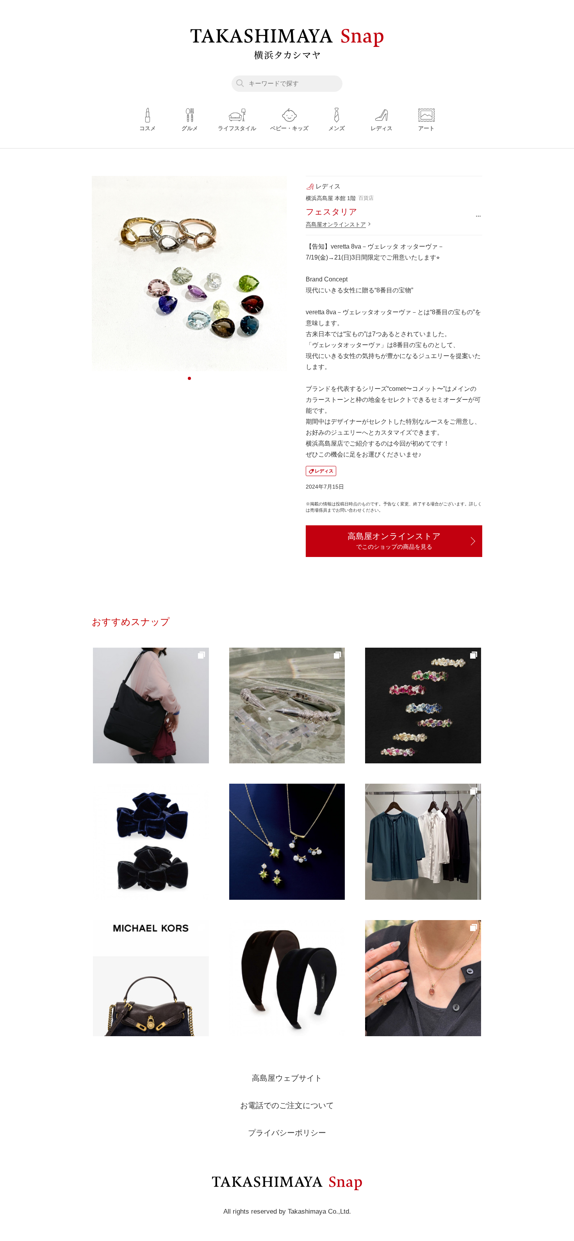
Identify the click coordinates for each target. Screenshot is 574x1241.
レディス (324, 471)
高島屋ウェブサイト (287, 1078)
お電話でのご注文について (287, 1105)
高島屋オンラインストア (336, 224)
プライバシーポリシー (287, 1132)
